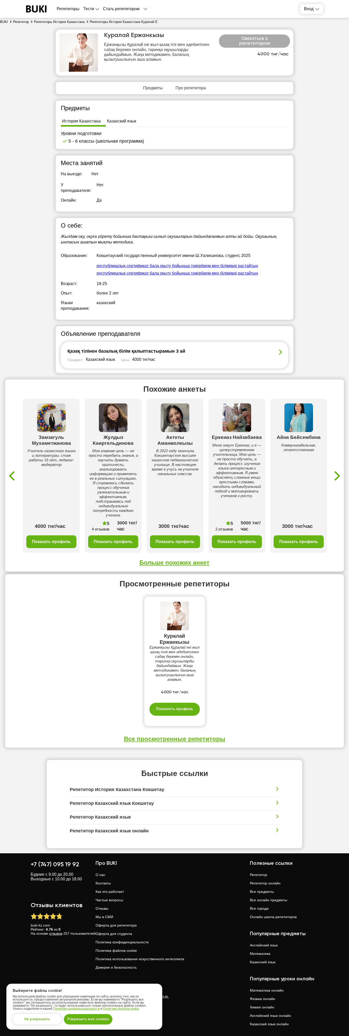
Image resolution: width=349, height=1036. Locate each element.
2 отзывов (224, 529)
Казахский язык (262, 962)
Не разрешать (37, 1019)
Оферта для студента (114, 934)
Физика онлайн (262, 999)
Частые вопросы (109, 900)
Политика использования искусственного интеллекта (140, 959)
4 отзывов (100, 529)
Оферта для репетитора (116, 925)
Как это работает (110, 892)
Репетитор (258, 875)
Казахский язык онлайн (269, 1024)
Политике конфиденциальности (76, 1008)
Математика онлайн (267, 990)
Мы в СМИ (104, 917)
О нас (100, 875)
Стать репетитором (121, 9)
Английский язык (264, 945)
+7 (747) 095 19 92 (55, 864)
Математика (260, 954)
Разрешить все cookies (88, 1019)
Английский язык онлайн (270, 1016)
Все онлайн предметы (268, 900)
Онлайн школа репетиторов (273, 917)
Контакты (103, 883)
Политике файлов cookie (121, 1008)
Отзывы (102, 908)
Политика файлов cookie (116, 950)
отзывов (55, 933)
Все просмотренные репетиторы (174, 738)
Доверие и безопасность (116, 967)
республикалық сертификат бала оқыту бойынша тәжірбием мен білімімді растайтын (177, 266)
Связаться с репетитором (254, 41)
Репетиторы (68, 9)
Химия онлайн (262, 1007)
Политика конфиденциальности (122, 942)
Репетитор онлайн (265, 883)
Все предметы (262, 892)
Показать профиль (51, 541)
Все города (259, 908)
